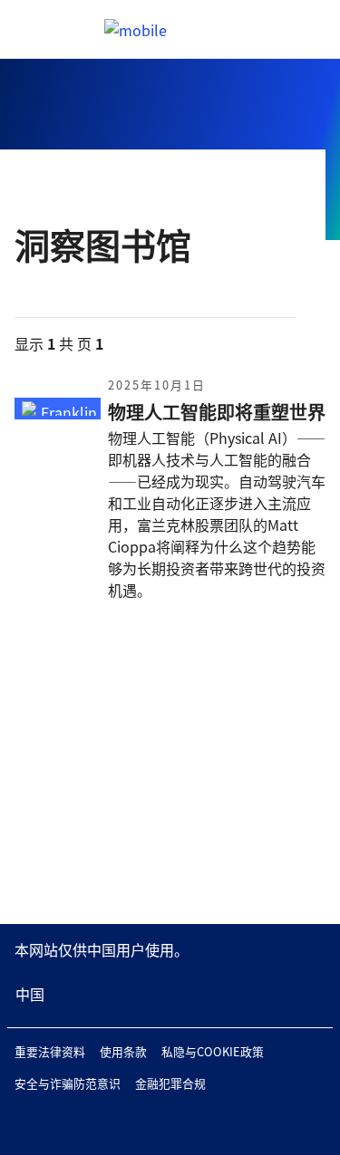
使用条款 (123, 1051)
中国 (29, 994)
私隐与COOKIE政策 (212, 1051)
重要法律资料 (50, 1051)
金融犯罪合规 (170, 1083)
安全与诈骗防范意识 (68, 1083)
